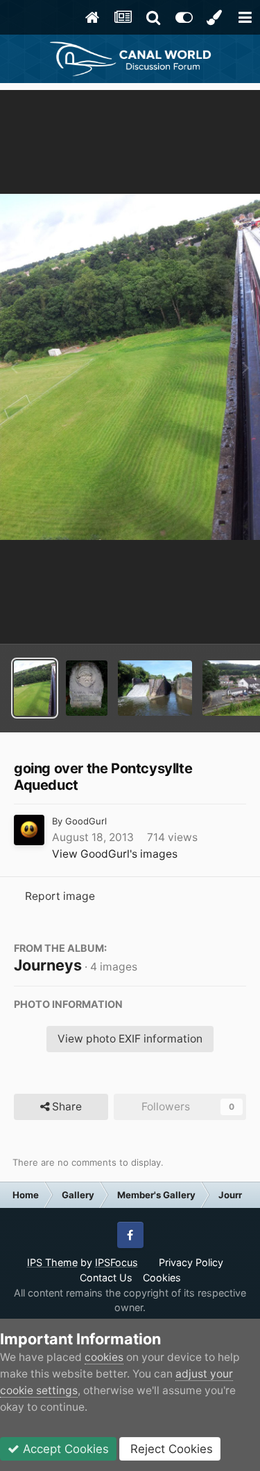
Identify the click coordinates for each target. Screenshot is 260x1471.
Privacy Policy (191, 1262)
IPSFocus (116, 1262)
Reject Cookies (170, 1449)
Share (65, 1106)
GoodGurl (86, 821)
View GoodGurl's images (114, 853)
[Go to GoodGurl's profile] (29, 830)
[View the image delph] (155, 688)
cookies (104, 1357)
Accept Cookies (64, 1449)
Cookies (162, 1277)
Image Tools (196, 616)
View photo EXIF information (130, 1038)
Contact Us (106, 1277)
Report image (60, 896)
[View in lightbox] (130, 367)
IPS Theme (52, 1262)
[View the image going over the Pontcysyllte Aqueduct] (34, 688)
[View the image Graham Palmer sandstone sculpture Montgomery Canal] (86, 688)
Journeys (48, 965)
